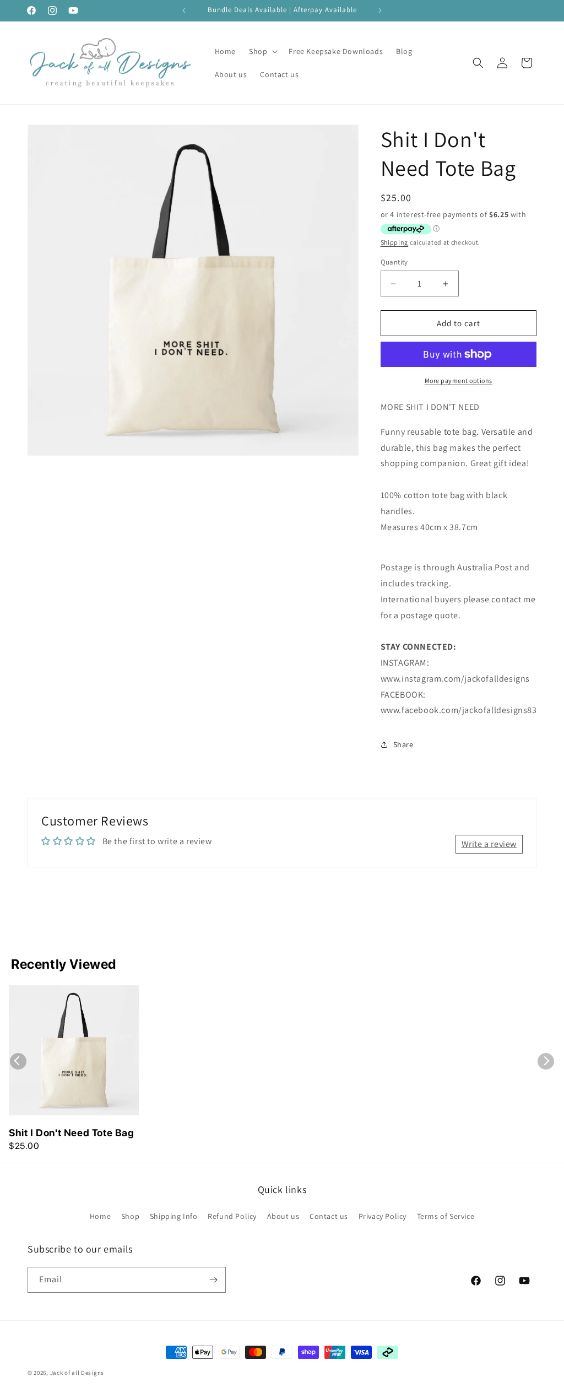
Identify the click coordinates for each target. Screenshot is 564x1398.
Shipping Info (174, 1216)
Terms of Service (446, 1216)
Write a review (489, 844)
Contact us (329, 1216)
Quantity (394, 262)
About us (283, 1216)
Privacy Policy (382, 1216)
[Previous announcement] (184, 10)
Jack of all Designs (77, 1373)
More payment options (458, 380)
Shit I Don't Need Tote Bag (71, 1132)
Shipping (395, 242)
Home (100, 1216)
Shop (130, 1216)
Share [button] (403, 744)
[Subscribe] (213, 1280)
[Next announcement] (380, 10)
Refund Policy (232, 1216)
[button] (262, 51)
